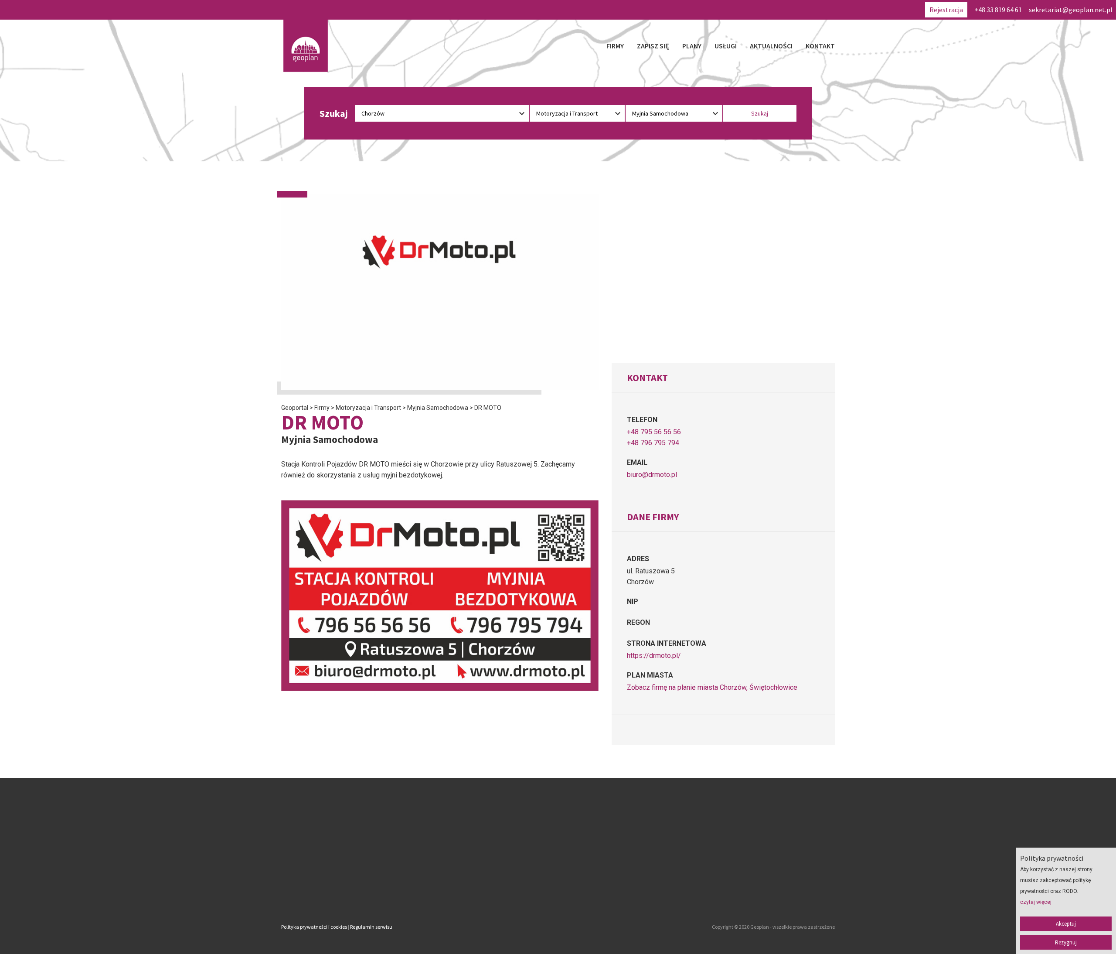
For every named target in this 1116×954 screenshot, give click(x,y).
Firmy (615, 45)
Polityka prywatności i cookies (314, 926)
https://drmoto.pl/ (654, 655)
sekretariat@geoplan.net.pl (1071, 9)
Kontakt (820, 45)
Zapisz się (653, 45)
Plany (691, 45)
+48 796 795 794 (653, 443)
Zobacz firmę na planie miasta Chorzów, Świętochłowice (712, 687)
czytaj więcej (1035, 902)
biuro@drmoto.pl (652, 474)
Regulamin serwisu (371, 926)
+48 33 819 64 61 (998, 9)
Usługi (726, 45)
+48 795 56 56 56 (654, 432)
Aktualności (771, 45)
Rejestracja (946, 9)
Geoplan (481, 890)
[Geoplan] (306, 46)
